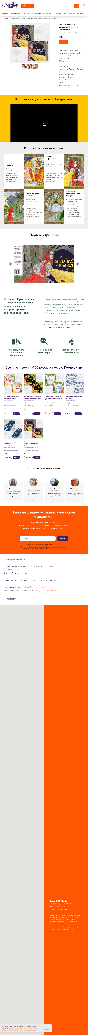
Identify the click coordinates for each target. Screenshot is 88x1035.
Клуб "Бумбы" (58, 13)
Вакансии (72, 13)
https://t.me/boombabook (35, 587)
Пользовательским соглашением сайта (56, 547)
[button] (84, 5)
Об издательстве (15, 13)
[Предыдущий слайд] (6, 43)
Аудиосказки (4, 13)
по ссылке (48, 566)
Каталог (6, 18)
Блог (65, 13)
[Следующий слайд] (54, 43)
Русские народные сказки (18, 18)
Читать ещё (34, 497)
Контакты (80, 13)
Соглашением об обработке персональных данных (35, 548)
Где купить (26, 13)
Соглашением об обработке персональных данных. (23, 1030)
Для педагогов (47, 13)
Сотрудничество (36, 13)
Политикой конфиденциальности (18, 1028)
